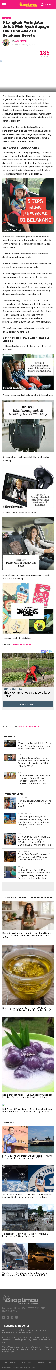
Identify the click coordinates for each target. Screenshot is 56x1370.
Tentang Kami (25, 1363)
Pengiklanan (10, 1363)
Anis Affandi (21, 41)
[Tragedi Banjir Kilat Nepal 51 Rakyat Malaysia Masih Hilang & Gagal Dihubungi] (28, 1230)
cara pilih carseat (29, 727)
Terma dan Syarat (43, 1363)
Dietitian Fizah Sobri (22, 644)
